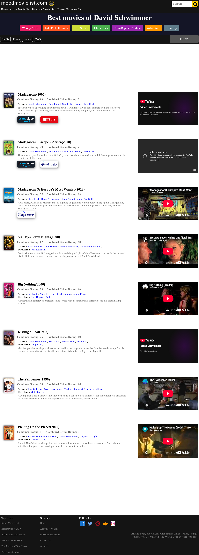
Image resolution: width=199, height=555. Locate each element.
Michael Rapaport (73, 388)
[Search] (195, 4)
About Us (76, 9)
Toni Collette (34, 388)
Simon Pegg (79, 293)
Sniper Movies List (10, 523)
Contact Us (63, 9)
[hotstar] (51, 167)
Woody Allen (50, 436)
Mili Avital (54, 341)
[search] (185, 4)
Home (4, 9)
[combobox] (178, 4)
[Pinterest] (97, 523)
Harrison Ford (35, 246)
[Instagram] (112, 523)
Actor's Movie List (20, 9)
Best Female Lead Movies (13, 534)
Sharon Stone (35, 436)
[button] (30, 99)
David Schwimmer (37, 104)
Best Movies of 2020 (11, 529)
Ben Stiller (75, 104)
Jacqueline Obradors (90, 246)
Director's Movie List (43, 9)
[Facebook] (82, 523)
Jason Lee (82, 341)
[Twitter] (90, 523)
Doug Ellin (36, 344)
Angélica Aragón (88, 436)
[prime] (28, 122)
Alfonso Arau (38, 439)
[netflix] (51, 122)
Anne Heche (50, 246)
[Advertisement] (99, 65)
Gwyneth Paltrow (93, 388)
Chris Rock (89, 104)
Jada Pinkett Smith (58, 104)
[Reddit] (105, 523)
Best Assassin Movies (11, 552)
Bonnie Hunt (68, 341)
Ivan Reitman (38, 249)
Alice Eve (44, 293)
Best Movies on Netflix (12, 540)
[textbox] (178, 4)
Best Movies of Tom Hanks (14, 546)
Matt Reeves (37, 392)
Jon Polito (33, 293)
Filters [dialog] (184, 39)
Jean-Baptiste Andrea (42, 297)
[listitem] (30, 28)
